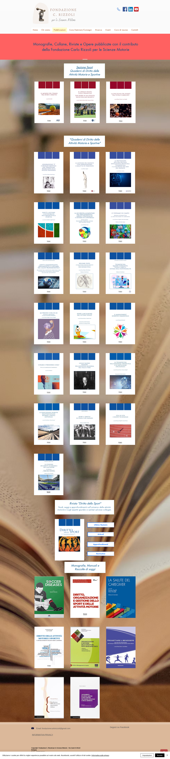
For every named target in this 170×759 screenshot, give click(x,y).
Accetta (159, 755)
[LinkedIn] (130, 9)
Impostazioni (147, 755)
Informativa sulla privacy (100, 755)
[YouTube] (136, 9)
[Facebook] (125, 9)
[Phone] (118, 9)
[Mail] (32, 728)
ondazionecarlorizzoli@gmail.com (56, 728)
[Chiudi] (167, 755)
